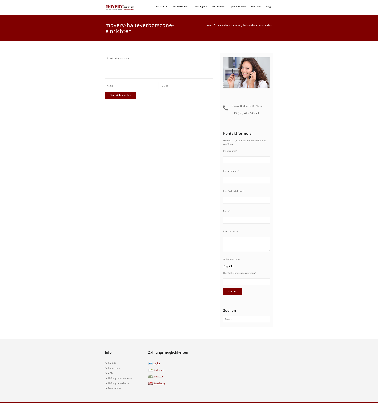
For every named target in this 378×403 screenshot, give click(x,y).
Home (209, 25)
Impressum (114, 368)
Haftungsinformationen (120, 378)
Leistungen (200, 6)
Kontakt (112, 363)
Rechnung (159, 369)
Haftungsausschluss (118, 383)
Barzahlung (159, 383)
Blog (268, 6)
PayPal (156, 363)
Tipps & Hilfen (237, 6)
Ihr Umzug (217, 6)
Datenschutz (114, 388)
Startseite (161, 6)
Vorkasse (158, 376)
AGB (110, 373)
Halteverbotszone (225, 25)
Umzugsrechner (180, 6)
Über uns (256, 6)
